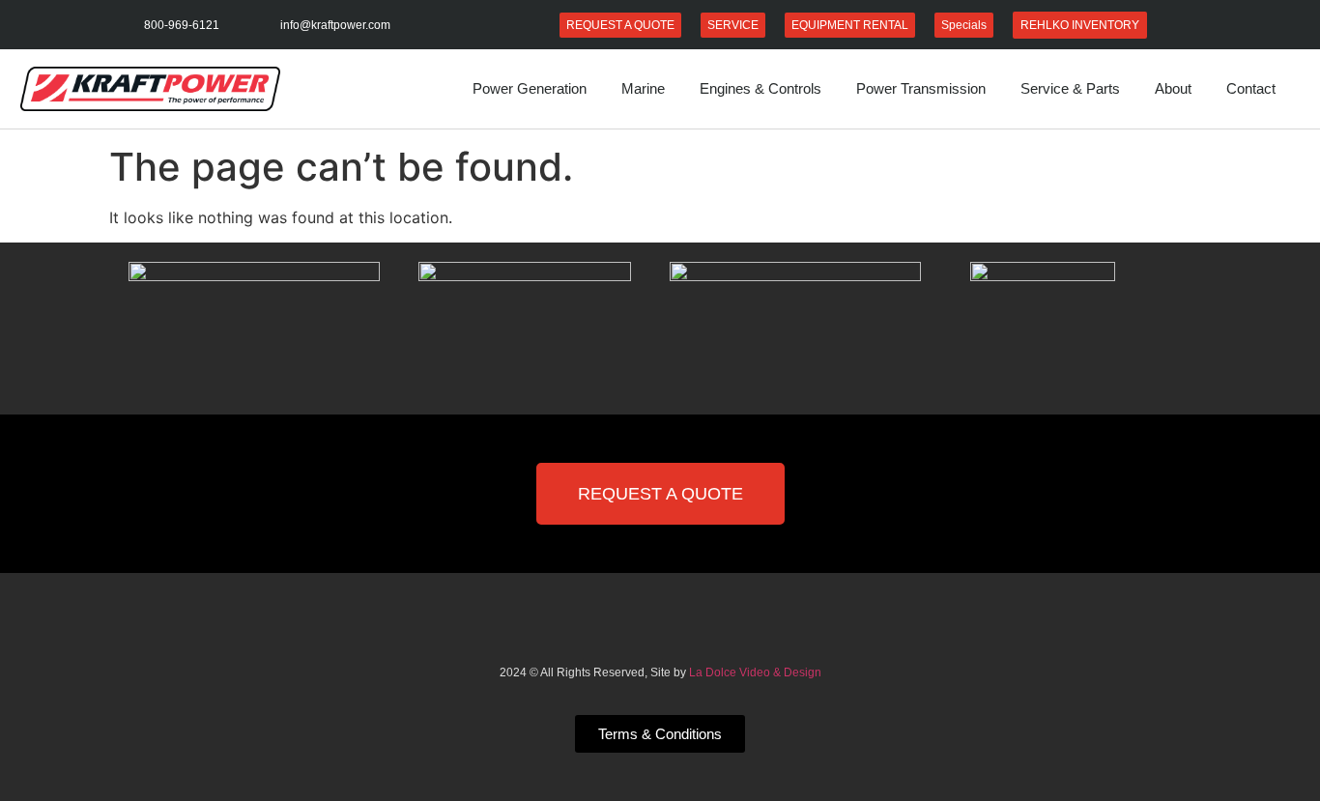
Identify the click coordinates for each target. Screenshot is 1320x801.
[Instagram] (704, 632)
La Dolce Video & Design (755, 672)
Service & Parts (1070, 89)
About (1173, 89)
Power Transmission (921, 89)
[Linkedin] (660, 632)
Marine (643, 89)
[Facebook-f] (615, 632)
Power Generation (530, 89)
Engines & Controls (760, 89)
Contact (1251, 89)
